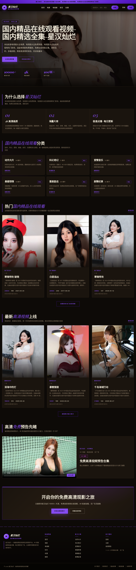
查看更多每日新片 (68, 414)
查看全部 (131, 210)
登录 (123, 7)
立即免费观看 (9, 59)
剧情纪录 (78, 557)
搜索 (114, 7)
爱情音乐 (78, 546)
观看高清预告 (26, 59)
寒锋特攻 (99, 276)
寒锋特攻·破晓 (12, 276)
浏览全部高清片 (59, 511)
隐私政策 (113, 566)
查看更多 (8, 170)
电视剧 (55, 7)
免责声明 (129, 566)
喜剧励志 (78, 553)
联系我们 (105, 566)
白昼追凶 (54, 276)
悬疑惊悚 (78, 550)
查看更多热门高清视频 (68, 304)
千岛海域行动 (101, 387)
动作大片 (78, 539)
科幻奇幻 (78, 543)
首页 (43, 7)
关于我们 (97, 566)
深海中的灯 (10, 387)
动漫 (67, 7)
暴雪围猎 (54, 387)
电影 (48, 7)
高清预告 (108, 546)
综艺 (61, 7)
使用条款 (121, 566)
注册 (130, 7)
